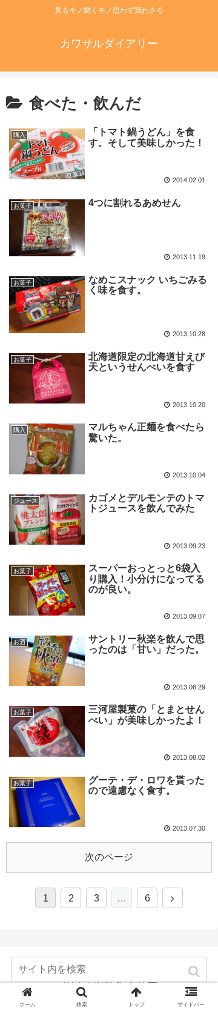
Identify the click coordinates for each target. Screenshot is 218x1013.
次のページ (109, 857)
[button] (195, 971)
